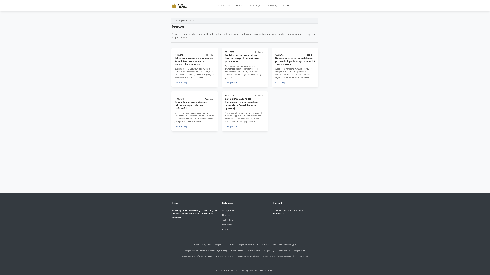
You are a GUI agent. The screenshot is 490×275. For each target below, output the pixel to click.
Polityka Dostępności (203, 244)
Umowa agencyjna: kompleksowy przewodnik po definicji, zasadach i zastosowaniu (295, 61)
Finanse (239, 5)
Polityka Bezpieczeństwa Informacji (197, 256)
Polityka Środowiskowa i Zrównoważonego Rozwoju (206, 250)
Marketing (272, 5)
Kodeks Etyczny (284, 250)
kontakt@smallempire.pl (291, 210)
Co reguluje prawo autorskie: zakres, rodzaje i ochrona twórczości (191, 105)
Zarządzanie (224, 5)
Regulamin (303, 256)
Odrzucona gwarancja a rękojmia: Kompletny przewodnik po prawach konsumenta (194, 61)
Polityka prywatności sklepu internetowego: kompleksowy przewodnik (242, 58)
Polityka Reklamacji (246, 244)
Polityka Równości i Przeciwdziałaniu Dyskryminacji (252, 250)
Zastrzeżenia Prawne (224, 256)
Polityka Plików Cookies (266, 244)
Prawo (286, 5)
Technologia (255, 5)
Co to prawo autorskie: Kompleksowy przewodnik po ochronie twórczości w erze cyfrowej (241, 103)
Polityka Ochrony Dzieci (225, 244)
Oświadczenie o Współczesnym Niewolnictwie (255, 256)
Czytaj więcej (181, 82)
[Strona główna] (180, 6)
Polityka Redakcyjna (287, 244)
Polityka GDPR (299, 250)
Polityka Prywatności (286, 256)
